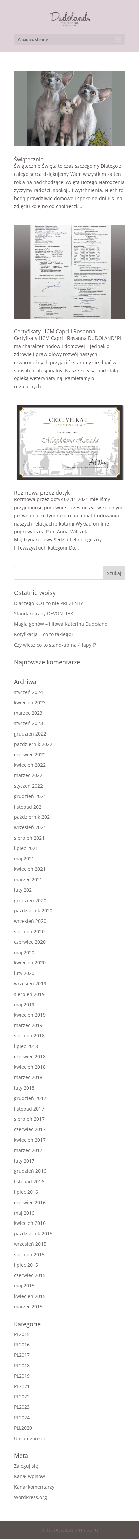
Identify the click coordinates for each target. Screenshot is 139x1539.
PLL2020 (23, 1428)
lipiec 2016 (26, 1192)
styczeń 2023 (28, 723)
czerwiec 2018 (30, 1056)
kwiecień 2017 (30, 1140)
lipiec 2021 (26, 848)
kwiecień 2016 (30, 1223)
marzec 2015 (28, 1306)
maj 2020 (24, 952)
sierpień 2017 (29, 1119)
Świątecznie (29, 159)
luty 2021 (24, 890)
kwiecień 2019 (30, 1014)
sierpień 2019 (29, 994)
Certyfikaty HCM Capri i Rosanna (54, 331)
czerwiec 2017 (30, 1129)
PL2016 (22, 1344)
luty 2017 (24, 1161)
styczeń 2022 (28, 786)
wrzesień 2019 (30, 983)
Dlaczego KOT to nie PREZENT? (48, 603)
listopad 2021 (29, 806)
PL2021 (22, 1386)
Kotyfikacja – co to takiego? (43, 634)
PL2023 (22, 1407)
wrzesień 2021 (30, 827)
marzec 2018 (28, 1077)
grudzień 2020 (30, 900)
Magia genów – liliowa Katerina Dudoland (61, 624)
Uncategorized (30, 1438)
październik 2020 (33, 910)
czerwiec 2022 (30, 754)
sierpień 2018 (29, 1035)
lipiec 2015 (26, 1265)
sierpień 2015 (29, 1254)
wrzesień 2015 (30, 1244)
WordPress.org (30, 1497)
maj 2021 (24, 858)
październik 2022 (33, 744)
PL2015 (22, 1334)
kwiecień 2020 (30, 962)
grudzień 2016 (30, 1171)
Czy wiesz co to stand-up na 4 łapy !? (55, 645)
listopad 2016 (29, 1181)
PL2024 (22, 1417)
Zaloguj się (26, 1466)
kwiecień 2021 (30, 869)
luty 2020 (24, 973)
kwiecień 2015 (30, 1296)
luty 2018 (24, 1088)
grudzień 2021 (30, 796)
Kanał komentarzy (34, 1487)
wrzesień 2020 (30, 921)
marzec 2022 (28, 775)
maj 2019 (24, 1004)
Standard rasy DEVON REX (43, 613)
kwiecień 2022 (30, 765)
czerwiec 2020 (30, 942)
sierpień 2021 (29, 838)
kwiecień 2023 (30, 702)
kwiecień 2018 (30, 1067)
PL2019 (22, 1376)
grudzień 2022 (30, 733)
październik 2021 (33, 817)
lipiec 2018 (26, 1046)
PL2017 (22, 1355)
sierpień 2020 (29, 931)
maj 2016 (24, 1213)
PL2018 (22, 1365)
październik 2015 (33, 1233)
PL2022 (22, 1396)
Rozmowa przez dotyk (42, 492)
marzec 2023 (28, 712)
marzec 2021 (28, 879)
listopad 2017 (29, 1108)
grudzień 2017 (30, 1098)
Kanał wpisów (29, 1476)
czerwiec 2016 (30, 1202)
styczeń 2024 (28, 692)
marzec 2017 (28, 1150)
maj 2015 (24, 1285)
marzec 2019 (28, 1025)
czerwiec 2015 (30, 1275)
